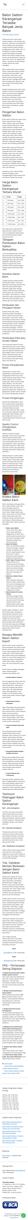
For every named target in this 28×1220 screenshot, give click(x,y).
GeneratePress (14, 1217)
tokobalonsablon (16, 1192)
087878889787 (8, 952)
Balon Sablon (8, 1063)
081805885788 (8, 960)
